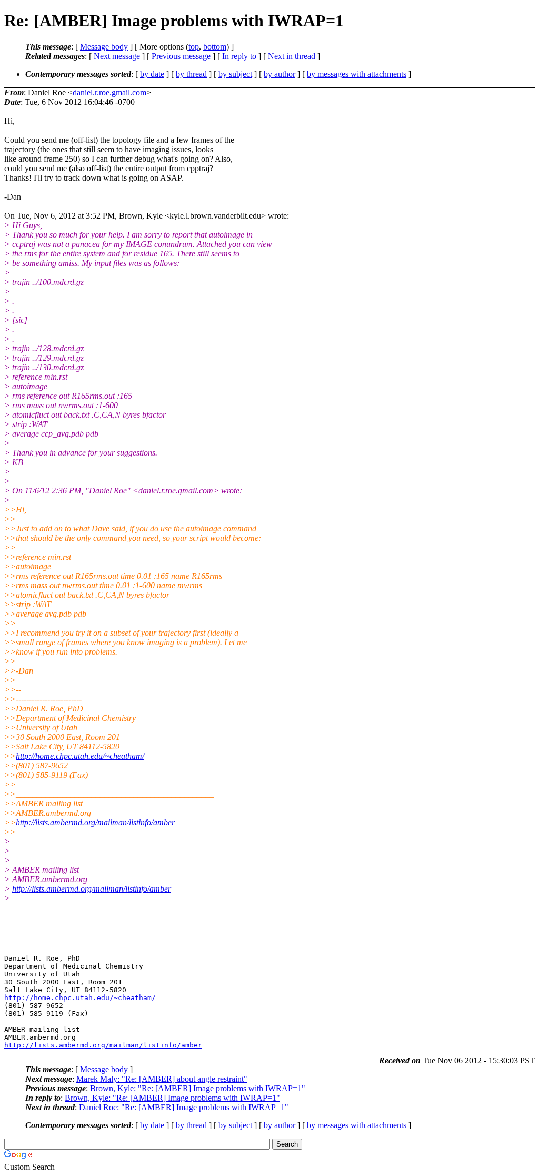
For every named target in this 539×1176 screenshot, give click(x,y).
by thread (191, 74)
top (193, 46)
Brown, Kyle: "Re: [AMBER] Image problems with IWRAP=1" (197, 1088)
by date (152, 74)
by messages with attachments (356, 74)
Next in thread (291, 56)
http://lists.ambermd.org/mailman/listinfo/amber (95, 822)
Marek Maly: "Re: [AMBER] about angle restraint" (161, 1078)
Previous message (181, 56)
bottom (214, 46)
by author (279, 74)
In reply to (239, 56)
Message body (104, 46)
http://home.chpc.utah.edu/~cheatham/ (80, 756)
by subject (235, 74)
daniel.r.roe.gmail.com (109, 92)
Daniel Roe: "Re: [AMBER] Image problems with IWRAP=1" (183, 1107)
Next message (117, 56)
